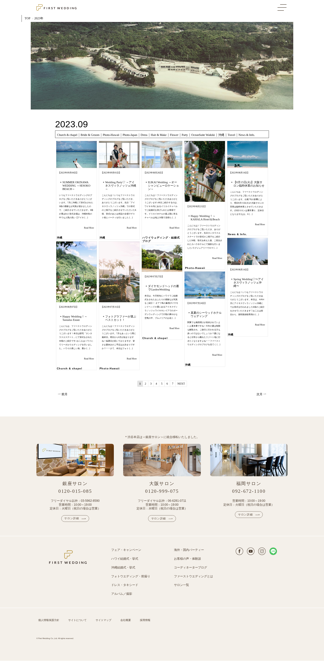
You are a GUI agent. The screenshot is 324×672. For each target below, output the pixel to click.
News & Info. (246, 134)
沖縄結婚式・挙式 (123, 567)
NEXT (181, 383)
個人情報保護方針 (48, 620)
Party (185, 134)
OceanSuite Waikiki (203, 134)
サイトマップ (103, 620)
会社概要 (125, 620)
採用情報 (145, 620)
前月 (64, 394)
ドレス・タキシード (124, 584)
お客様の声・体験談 (187, 558)
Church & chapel (67, 134)
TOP (27, 18)
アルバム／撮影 (121, 593)
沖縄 (221, 134)
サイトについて (77, 620)
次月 (259, 394)
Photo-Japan (130, 134)
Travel (231, 134)
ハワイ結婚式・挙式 (124, 558)
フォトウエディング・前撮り (130, 576)
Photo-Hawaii (111, 134)
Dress (144, 134)
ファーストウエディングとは (193, 576)
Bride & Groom (90, 134)
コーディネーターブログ (190, 567)
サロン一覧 (181, 584)
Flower (174, 134)
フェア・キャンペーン (126, 549)
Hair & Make (158, 134)
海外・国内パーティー (189, 549)
